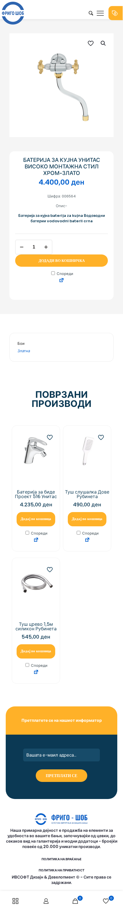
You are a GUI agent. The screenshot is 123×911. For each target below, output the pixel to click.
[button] (103, 43)
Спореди (64, 273)
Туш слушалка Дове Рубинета (87, 494)
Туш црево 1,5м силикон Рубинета (36, 626)
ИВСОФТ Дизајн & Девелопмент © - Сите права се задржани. (61, 879)
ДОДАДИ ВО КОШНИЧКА (62, 260)
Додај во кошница (36, 518)
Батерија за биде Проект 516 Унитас (36, 494)
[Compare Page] (61, 280)
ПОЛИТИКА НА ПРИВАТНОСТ (61, 870)
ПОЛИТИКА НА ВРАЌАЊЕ (61, 859)
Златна (23, 351)
